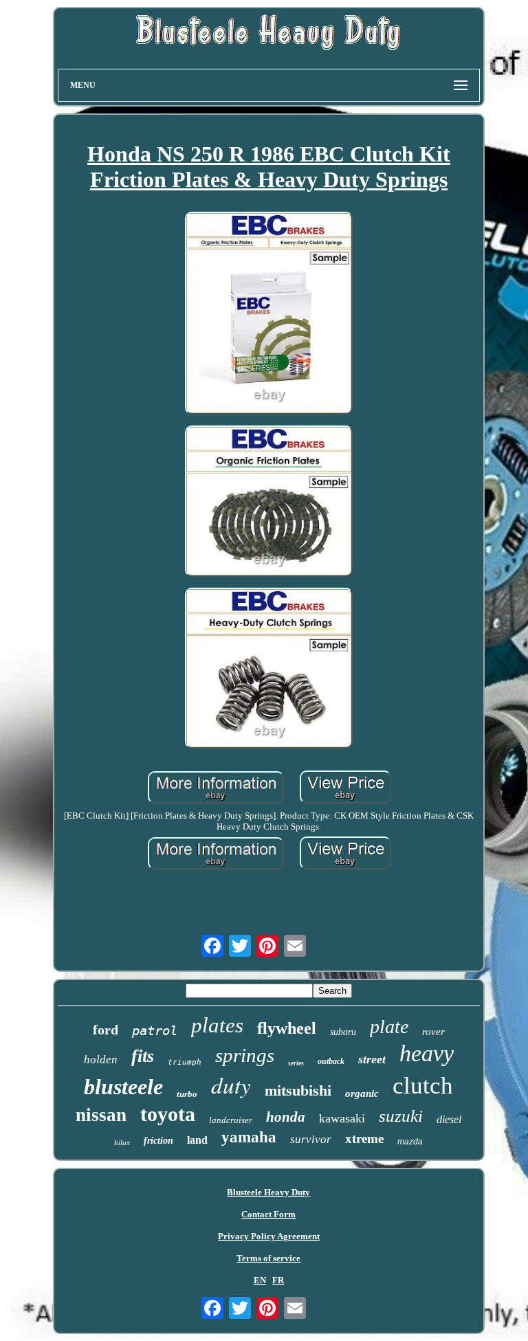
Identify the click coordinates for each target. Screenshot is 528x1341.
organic (362, 1093)
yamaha (248, 1137)
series (296, 1063)
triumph (184, 1062)
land (197, 1140)
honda (285, 1117)
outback (331, 1061)
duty (231, 1085)
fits (142, 1056)
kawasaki (342, 1118)
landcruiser (230, 1120)
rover (433, 1031)
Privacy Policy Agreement (269, 1236)
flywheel (286, 1028)
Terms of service (268, 1258)
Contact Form (268, 1214)
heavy (426, 1053)
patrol (154, 1030)
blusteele (123, 1086)
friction (158, 1140)
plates (217, 1025)
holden (101, 1059)
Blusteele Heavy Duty (268, 1192)
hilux (122, 1142)
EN (260, 1280)
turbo (187, 1094)
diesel (449, 1119)
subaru (343, 1032)
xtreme (364, 1138)
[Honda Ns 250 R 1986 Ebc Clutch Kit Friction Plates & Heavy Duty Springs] (268, 314)
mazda (410, 1141)
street (372, 1059)
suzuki (401, 1116)
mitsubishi (298, 1090)
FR (278, 1280)
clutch (423, 1085)
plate (389, 1026)
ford (105, 1029)
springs (244, 1055)
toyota (167, 1113)
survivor (310, 1139)
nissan (101, 1115)
